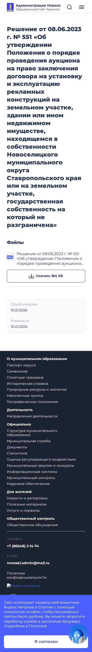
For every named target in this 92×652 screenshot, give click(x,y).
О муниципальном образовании (37, 359)
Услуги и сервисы (23, 510)
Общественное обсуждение (32, 525)
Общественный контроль (30, 519)
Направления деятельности (32, 416)
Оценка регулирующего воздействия (41, 459)
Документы (17, 447)
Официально (19, 424)
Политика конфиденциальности (27, 575)
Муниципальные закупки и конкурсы (40, 465)
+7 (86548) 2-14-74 (23, 546)
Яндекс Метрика (19, 607)
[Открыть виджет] (78, 634)
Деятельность (20, 410)
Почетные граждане (25, 377)
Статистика (17, 453)
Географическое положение (32, 401)
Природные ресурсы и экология (36, 389)
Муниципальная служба (28, 441)
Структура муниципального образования (32, 432)
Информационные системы (32, 471)
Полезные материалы (27, 504)
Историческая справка (27, 383)
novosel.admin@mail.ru (28, 563)
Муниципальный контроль (31, 478)
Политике (38, 626)
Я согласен (46, 641)
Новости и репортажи (27, 498)
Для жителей (19, 492)
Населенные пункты (25, 395)
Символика (17, 371)
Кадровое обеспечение (28, 483)
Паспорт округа (21, 365)
